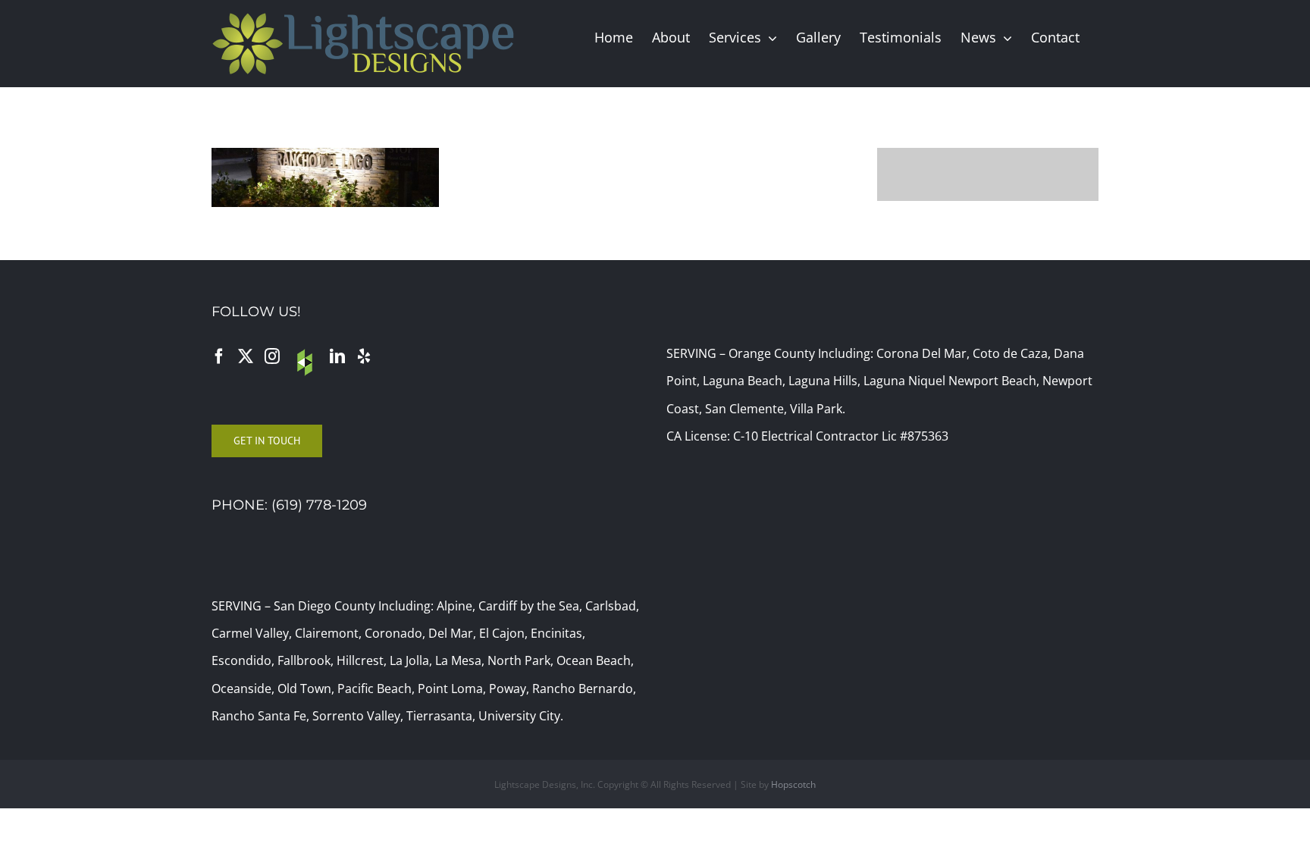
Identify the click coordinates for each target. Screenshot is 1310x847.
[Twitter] (245, 356)
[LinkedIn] (337, 356)
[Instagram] (272, 356)
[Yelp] (363, 356)
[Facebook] (219, 356)
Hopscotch (793, 784)
